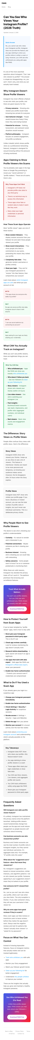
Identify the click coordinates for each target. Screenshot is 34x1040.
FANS (4, 3)
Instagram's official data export (16, 665)
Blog (9, 7)
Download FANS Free (17, 609)
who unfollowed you (20, 373)
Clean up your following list (15, 970)
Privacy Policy (20, 1031)
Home (3, 7)
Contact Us (21, 1033)
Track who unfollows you (14, 957)
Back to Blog (8, 1031)
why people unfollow (21, 977)
